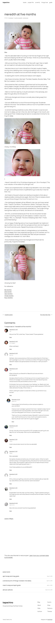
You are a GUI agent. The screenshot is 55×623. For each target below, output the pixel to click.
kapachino (6, 2)
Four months (8, 298)
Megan (11, 453)
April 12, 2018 (49, 580)
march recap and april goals (12, 585)
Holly (10, 489)
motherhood (25, 18)
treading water (9, 314)
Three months (8, 296)
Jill (9, 476)
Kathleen (11, 18)
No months (7, 290)
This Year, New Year (45, 314)
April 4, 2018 (49, 585)
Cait (10, 331)
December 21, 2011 (13, 439)
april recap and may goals (11, 576)
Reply (10, 337)
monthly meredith (18, 18)
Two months (8, 294)
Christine (11, 427)
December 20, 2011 (13, 329)
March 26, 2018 (48, 589)
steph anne (11, 505)
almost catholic (8, 590)
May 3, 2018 (49, 576)
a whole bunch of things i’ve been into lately (17, 581)
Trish (10, 370)
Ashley (10, 441)
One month (8, 292)
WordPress (49, 619)
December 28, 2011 (13, 503)
